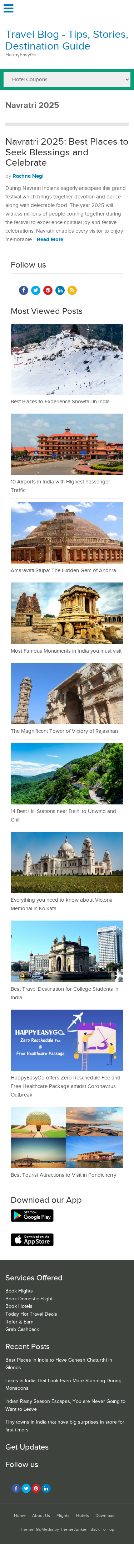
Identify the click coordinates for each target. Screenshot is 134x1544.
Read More (50, 239)
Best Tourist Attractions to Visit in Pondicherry (63, 1175)
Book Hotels (19, 1306)
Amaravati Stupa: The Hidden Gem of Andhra (63, 571)
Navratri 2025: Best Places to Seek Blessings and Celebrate (66, 152)
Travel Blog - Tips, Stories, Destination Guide (66, 40)
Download (105, 1515)
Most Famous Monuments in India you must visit (66, 651)
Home (20, 1515)
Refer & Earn (19, 1322)
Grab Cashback (22, 1329)
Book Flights (19, 1291)
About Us (41, 1515)
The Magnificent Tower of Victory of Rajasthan (64, 731)
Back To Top (102, 1529)
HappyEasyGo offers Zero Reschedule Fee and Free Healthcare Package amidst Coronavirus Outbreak (65, 1086)
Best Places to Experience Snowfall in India (60, 402)
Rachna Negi (28, 176)
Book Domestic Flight (29, 1299)
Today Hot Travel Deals (31, 1314)
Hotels (82, 1515)
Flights (63, 1515)
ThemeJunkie (73, 1529)
